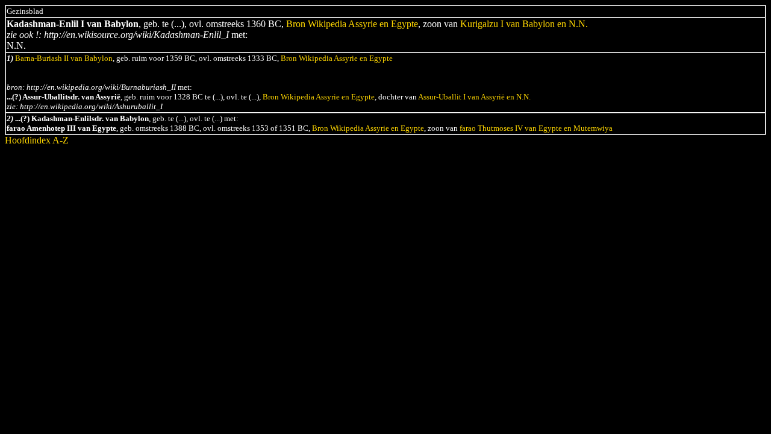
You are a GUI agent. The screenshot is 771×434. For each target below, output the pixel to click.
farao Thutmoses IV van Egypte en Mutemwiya (536, 128)
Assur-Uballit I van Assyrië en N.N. (474, 96)
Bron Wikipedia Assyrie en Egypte (352, 24)
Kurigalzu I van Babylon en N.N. (524, 24)
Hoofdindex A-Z (37, 140)
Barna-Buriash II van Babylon (64, 58)
